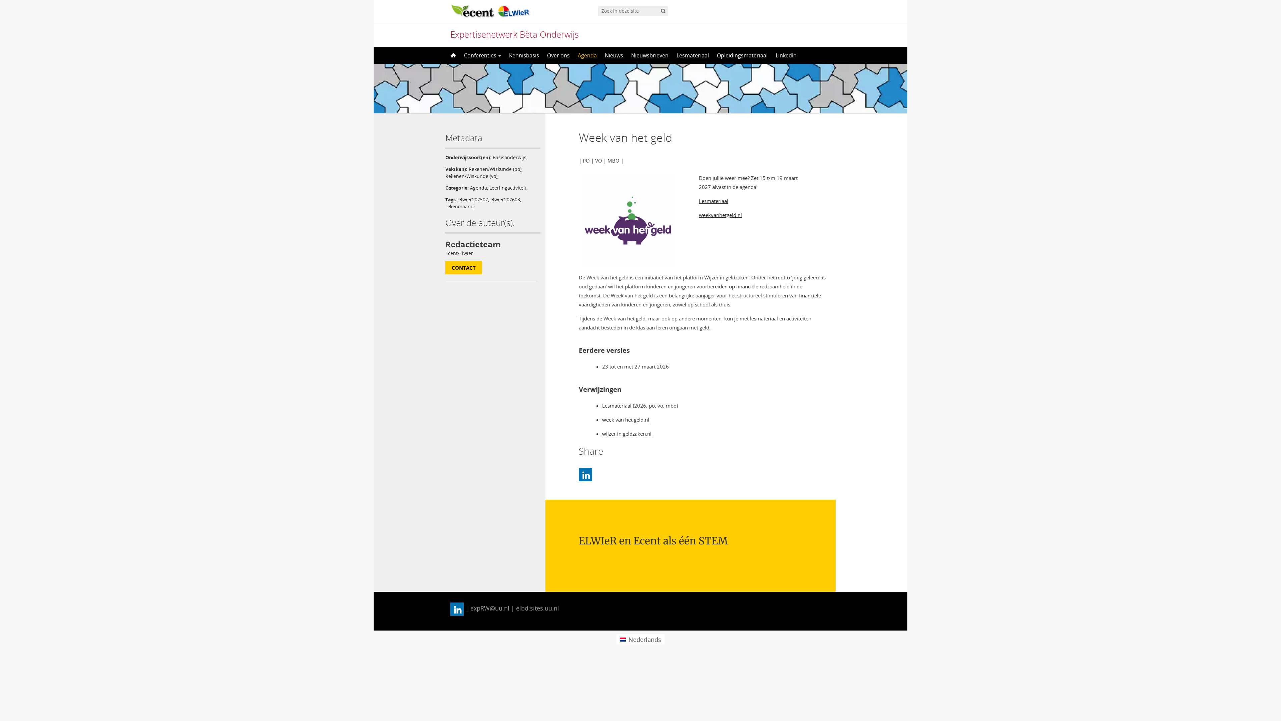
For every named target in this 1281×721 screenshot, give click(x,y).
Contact (464, 267)
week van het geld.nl (625, 419)
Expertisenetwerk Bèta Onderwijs (514, 34)
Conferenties (481, 55)
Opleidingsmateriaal (742, 55)
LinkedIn (786, 55)
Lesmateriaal (693, 55)
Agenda (587, 55)
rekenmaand (459, 206)
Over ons (558, 55)
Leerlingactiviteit (507, 188)
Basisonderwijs (509, 157)
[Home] (452, 55)
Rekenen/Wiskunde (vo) (471, 176)
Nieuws (614, 55)
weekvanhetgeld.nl (720, 215)
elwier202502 (473, 199)
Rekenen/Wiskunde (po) (495, 169)
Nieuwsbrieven (650, 55)
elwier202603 (505, 199)
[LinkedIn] (585, 474)
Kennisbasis (524, 55)
